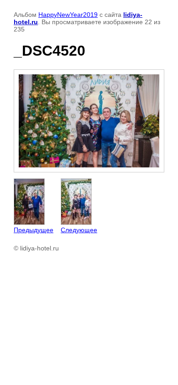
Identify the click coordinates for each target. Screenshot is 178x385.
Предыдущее (33, 230)
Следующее (79, 230)
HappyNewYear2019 (68, 14)
